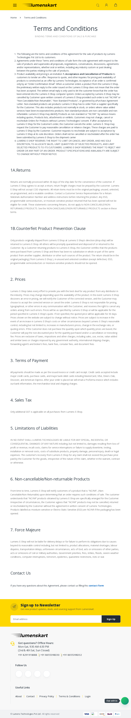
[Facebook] (18, 673)
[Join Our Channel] (125, 701)
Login (88, 696)
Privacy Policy (46, 696)
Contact (30, 696)
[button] (98, 4)
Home (13, 17)
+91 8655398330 (49, 654)
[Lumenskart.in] (39, 5)
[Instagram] (28, 673)
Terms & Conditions (69, 696)
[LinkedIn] (37, 673)
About (18, 696)
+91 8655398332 (72, 654)
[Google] (46, 673)
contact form (96, 585)
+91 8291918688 (27, 654)
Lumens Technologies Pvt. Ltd (27, 713)
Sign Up (111, 619)
